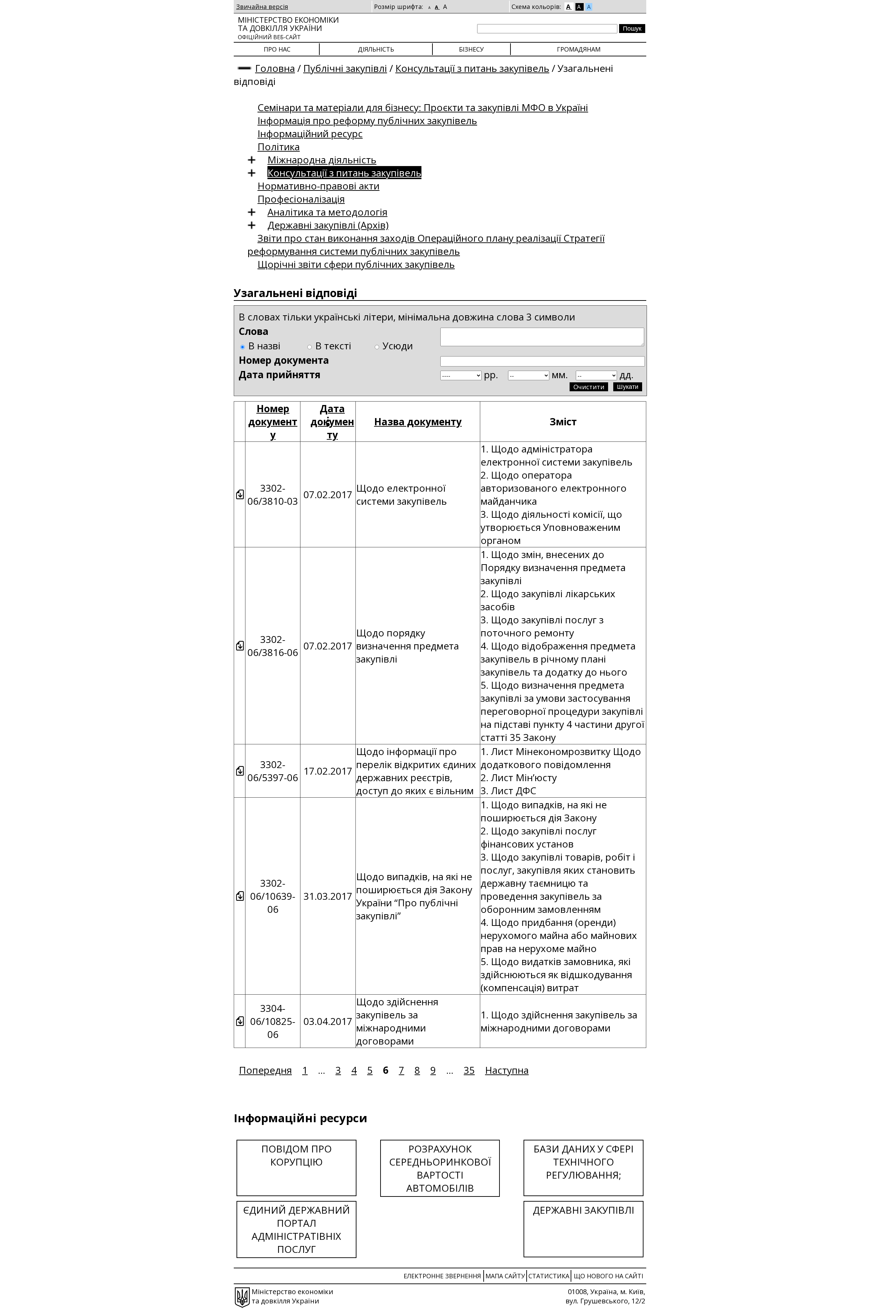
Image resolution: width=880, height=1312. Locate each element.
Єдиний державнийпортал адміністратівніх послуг (296, 1229)
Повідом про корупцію (296, 1155)
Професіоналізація (301, 198)
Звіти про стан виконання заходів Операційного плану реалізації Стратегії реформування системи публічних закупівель (426, 244)
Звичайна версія (262, 6)
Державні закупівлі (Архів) (327, 224)
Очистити (588, 387)
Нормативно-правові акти (318, 185)
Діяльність (376, 49)
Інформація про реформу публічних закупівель (367, 120)
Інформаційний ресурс (310, 133)
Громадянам (579, 49)
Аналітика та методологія (327, 211)
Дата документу (332, 421)
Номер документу (272, 421)
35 (469, 1069)
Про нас (277, 49)
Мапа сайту (505, 1276)
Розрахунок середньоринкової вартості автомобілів (440, 1168)
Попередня (265, 1069)
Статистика (548, 1276)
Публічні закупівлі (345, 68)
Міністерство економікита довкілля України (288, 27)
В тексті (333, 345)
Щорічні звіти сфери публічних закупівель (356, 264)
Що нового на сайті (608, 1276)
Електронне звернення (442, 1276)
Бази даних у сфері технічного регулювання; (584, 1161)
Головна (275, 68)
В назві (264, 345)
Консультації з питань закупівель (472, 68)
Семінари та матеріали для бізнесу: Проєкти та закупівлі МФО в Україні (422, 107)
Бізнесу (471, 49)
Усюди (398, 345)
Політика (278, 146)
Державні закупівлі (583, 1209)
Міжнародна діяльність (321, 159)
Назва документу (418, 421)
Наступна (507, 1069)
